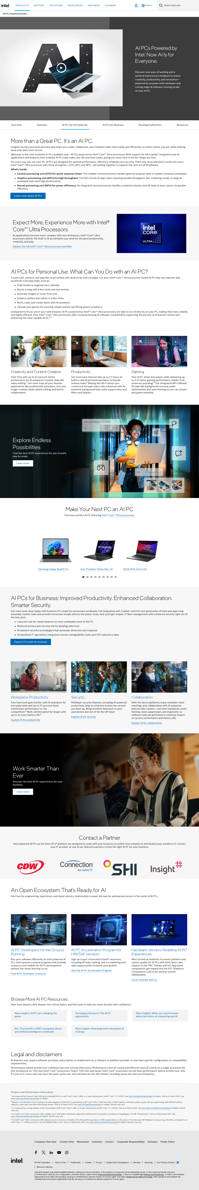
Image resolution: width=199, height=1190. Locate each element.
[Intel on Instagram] (66, 1153)
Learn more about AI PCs (28, 195)
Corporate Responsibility (131, 1141)
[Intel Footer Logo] (17, 1160)
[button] (99, 366)
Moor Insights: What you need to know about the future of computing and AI (157, 1015)
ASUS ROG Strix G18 (135, 569)
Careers (109, 1141)
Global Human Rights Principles (139, 1177)
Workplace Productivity (29, 697)
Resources (182, 125)
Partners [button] (94, 5)
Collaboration (142, 697)
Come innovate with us (144, 979)
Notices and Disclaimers (154, 1174)
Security (78, 697)
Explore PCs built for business (30, 641)
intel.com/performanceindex (140, 1096)
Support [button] (39, 5)
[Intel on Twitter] (43, 1153)
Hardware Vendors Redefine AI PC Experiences (159, 951)
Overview (16, 125)
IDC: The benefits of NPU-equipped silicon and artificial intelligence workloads (38, 1030)
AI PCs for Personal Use (75, 125)
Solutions (42, 125)
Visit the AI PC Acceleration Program (91, 970)
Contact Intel (67, 1141)
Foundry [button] (110, 5)
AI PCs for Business (113, 125)
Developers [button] (75, 5)
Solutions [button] (56, 5)
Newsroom (83, 1141)
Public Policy (168, 1141)
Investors (97, 1141)
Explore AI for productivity (25, 720)
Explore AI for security (83, 716)
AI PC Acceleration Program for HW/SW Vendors (96, 951)
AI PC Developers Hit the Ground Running (37, 951)
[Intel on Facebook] (36, 1153)
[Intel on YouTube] (59, 1153)
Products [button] (22, 5)
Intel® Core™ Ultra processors (118, 515)
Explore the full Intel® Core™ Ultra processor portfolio (42, 246)
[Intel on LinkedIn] (51, 1153)
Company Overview (45, 1141)
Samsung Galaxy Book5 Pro (53, 569)
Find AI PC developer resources (28, 973)
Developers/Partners (150, 125)
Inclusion (152, 1141)
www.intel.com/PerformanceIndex (25, 1098)
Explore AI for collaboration (147, 723)
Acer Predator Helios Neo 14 (97, 569)
